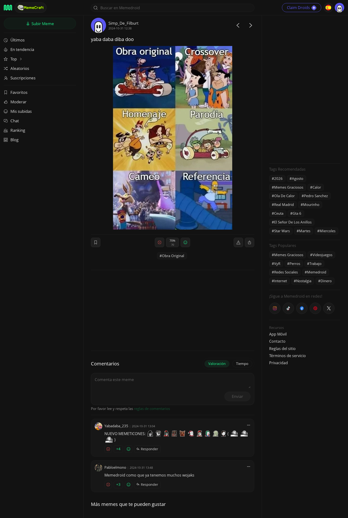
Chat (14, 120)
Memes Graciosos (288, 187)
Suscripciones (23, 78)
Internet (280, 280)
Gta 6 (297, 213)
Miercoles (327, 230)
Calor (316, 187)
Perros (295, 263)
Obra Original (173, 255)
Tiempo (242, 363)
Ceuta (278, 213)
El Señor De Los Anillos (293, 222)
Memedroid (316, 272)
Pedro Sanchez (316, 195)
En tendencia (22, 49)
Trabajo (315, 263)
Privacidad (278, 362)
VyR (277, 263)
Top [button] (14, 59)
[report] (238, 242)
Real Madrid (284, 204)
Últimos (17, 40)
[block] (249, 242)
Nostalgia (303, 280)
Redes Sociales (286, 272)
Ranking (17, 130)
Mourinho (311, 204)
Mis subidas (21, 111)
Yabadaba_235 (116, 425)
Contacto (277, 341)
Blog (14, 139)
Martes (304, 230)
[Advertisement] (304, 89)
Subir (42, 23)
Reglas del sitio (282, 348)
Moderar (18, 102)
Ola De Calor (284, 195)
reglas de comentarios (152, 408)
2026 (278, 178)
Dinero (326, 280)
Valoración (217, 363)
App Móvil (278, 334)
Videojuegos (322, 254)
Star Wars (282, 230)
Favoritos (18, 92)
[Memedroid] (8, 7)
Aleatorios (19, 68)
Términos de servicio (287, 355)
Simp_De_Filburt (123, 23)
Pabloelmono (115, 467)
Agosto (297, 178)
